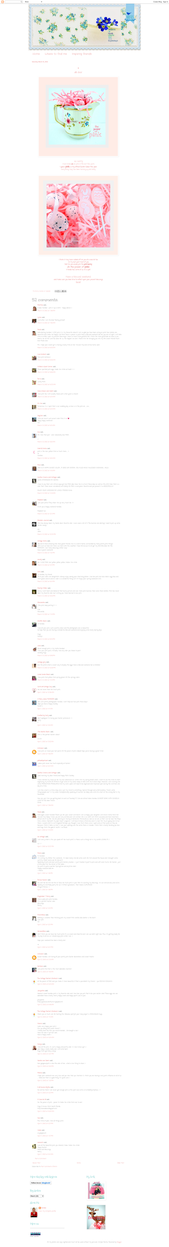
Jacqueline (41, 991)
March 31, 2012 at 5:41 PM (46, 565)
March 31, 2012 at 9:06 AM (46, 372)
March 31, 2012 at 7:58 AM (46, 311)
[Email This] (56, 291)
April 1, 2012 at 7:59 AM (45, 805)
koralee (43, 1208)
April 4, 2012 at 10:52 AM (45, 1111)
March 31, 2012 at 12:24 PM (46, 534)
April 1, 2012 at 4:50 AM (45, 754)
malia (39, 1130)
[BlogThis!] (58, 291)
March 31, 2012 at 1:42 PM (46, 553)
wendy (39, 559)
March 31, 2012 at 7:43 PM (46, 614)
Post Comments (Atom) (49, 1167)
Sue (38, 1118)
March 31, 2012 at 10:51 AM (46, 458)
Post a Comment (40, 1159)
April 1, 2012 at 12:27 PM (45, 846)
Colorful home (42, 448)
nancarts (40, 1142)
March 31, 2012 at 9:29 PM (46, 668)
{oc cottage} (41, 837)
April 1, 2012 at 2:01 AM (45, 725)
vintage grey (41, 662)
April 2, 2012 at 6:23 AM (45, 984)
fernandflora (41, 931)
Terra (39, 379)
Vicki (39, 572)
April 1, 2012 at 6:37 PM (45, 947)
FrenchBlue (41, 915)
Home (36, 54)
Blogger (119, 1242)
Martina (40, 305)
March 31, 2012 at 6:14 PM (46, 581)
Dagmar (40, 416)
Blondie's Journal (43, 520)
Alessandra (41, 602)
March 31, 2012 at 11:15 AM (46, 471)
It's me (39, 403)
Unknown (40, 748)
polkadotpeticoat (42, 761)
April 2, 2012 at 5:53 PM (45, 1066)
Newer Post (36, 1163)
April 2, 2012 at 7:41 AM (45, 1017)
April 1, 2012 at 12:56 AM (45, 692)
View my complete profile (47, 1211)
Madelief (40, 500)
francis (39, 1024)
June (39, 646)
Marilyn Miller (42, 588)
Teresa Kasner (42, 880)
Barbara (40, 966)
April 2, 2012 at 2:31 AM (45, 960)
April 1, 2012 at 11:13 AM (45, 830)
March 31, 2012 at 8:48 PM (46, 656)
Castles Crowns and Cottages (47, 477)
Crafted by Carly (43, 715)
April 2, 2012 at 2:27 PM (45, 1054)
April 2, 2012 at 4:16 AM (45, 972)
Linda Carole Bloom (43, 674)
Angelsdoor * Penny (43, 896)
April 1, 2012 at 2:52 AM (45, 742)
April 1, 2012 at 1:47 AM (45, 709)
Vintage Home (42, 541)
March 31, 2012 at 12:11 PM (46, 514)
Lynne (39, 317)
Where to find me (56, 54)
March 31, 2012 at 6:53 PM (46, 596)
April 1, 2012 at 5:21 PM (45, 925)
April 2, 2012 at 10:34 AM (45, 1037)
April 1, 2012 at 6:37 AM (45, 766)
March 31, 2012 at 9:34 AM (46, 397)
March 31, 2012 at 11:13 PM (46, 680)
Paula (39, 330)
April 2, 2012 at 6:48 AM (45, 1005)
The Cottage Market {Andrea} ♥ (48, 978)
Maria (39, 853)
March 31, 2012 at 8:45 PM (46, 639)
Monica (39, 1073)
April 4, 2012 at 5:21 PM (45, 1124)
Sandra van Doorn (43, 1061)
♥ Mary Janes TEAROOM (45, 699)
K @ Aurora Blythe (43, 1087)
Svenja (39, 1044)
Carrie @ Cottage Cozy (44, 687)
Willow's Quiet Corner (44, 367)
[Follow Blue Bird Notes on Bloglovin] (40, 1184)
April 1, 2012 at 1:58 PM (45, 890)
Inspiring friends (82, 54)
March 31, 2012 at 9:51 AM (46, 425)
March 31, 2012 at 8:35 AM (46, 348)
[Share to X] (60, 291)
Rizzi (39, 465)
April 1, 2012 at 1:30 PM (45, 873)
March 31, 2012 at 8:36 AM (46, 360)
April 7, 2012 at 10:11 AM (45, 1154)
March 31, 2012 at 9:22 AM (46, 385)
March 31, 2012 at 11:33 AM (46, 493)
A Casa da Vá (41, 1099)
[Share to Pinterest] (65, 291)
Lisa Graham (42, 354)
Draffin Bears (42, 621)
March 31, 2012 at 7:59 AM (46, 323)
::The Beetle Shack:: (43, 732)
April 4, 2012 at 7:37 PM (45, 1136)
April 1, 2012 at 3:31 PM (45, 908)
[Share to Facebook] (63, 291)
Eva (38, 432)
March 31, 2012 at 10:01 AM (46, 442)
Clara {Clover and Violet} (45, 391)
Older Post (120, 1163)
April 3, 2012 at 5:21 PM (45, 1093)
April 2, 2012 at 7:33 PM (45, 1081)
